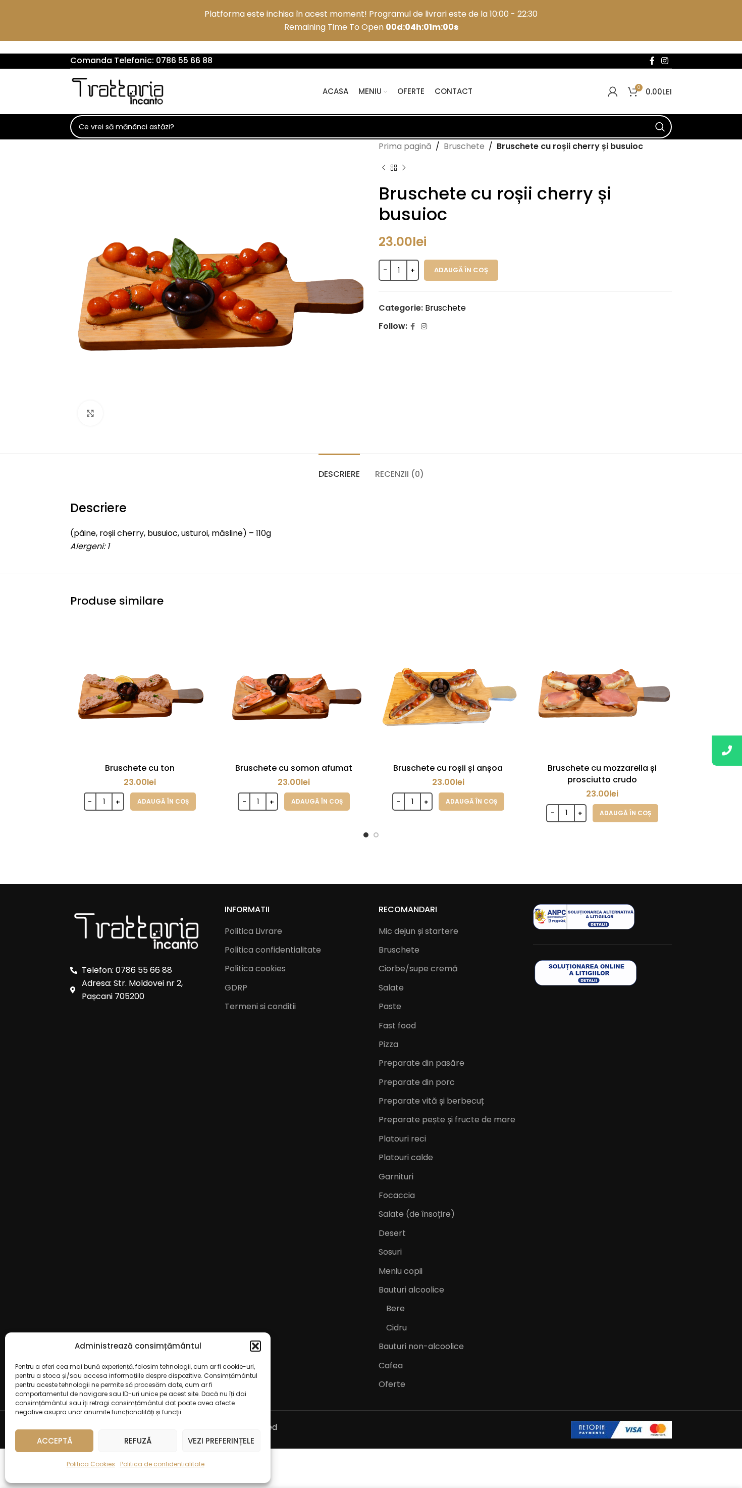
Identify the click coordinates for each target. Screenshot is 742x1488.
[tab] (339, 469)
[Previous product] (384, 168)
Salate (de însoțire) (417, 1214)
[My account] (613, 91)
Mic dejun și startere (418, 931)
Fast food (397, 1025)
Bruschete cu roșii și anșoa (448, 768)
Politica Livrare (253, 931)
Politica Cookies (91, 1464)
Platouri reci (402, 1139)
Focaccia (397, 1195)
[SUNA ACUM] (727, 750)
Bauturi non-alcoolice (421, 1346)
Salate (391, 988)
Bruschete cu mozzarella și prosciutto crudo (602, 773)
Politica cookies (255, 968)
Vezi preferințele (221, 1440)
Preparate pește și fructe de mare (447, 1119)
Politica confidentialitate (273, 950)
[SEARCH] (660, 126)
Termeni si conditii (260, 1006)
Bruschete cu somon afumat (293, 768)
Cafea (391, 1365)
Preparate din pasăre (421, 1063)
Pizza (388, 1044)
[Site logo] (121, 91)
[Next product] (404, 168)
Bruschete (464, 146)
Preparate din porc (417, 1082)
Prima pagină (405, 146)
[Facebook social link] (652, 61)
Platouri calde (406, 1157)
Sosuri (390, 1252)
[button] (255, 1346)
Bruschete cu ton (140, 768)
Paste (390, 1006)
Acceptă (54, 1440)
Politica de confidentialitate (162, 1464)
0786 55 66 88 (184, 60)
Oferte (392, 1384)
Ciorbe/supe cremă (418, 968)
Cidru (396, 1327)
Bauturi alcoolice (411, 1290)
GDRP (236, 988)
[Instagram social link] (665, 61)
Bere (395, 1308)
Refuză (137, 1440)
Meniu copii (400, 1271)
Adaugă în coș (461, 270)
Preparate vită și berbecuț (431, 1101)
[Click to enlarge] (90, 413)
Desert (392, 1233)
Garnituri (396, 1176)
